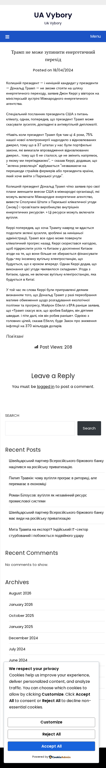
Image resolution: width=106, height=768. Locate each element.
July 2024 (17, 649)
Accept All (51, 746)
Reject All (51, 734)
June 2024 (18, 660)
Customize (51, 722)
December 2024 (23, 637)
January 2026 (21, 604)
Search (12, 415)
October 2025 (21, 615)
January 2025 (21, 626)
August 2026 (20, 593)
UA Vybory (53, 15)
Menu (95, 36)
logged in (45, 386)
